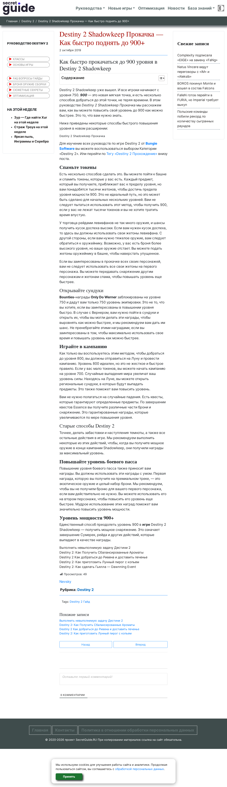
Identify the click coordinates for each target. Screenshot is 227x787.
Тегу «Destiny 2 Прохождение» (131, 154)
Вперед (140, 644)
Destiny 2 (27, 21)
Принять (69, 776)
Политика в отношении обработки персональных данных (137, 730)
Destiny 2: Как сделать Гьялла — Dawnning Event (97, 567)
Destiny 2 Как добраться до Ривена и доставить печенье (103, 557)
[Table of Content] (162, 78)
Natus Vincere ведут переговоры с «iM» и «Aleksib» (193, 71)
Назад (85, 644)
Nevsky (65, 581)
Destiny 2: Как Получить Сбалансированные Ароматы (101, 552)
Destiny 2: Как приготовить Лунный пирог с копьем (99, 562)
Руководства (89, 8)
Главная (12, 21)
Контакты (64, 730)
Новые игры (120, 8)
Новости (176, 8)
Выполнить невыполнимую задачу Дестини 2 (95, 547)
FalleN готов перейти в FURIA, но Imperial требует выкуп (198, 100)
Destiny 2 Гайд (80, 601)
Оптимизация (151, 8)
